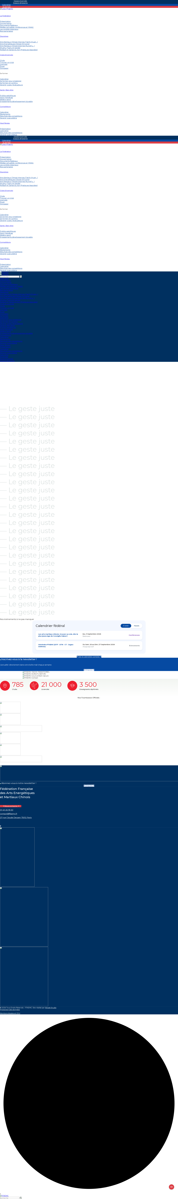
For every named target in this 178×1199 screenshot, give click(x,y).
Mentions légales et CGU (10, 1013)
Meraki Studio (50, 1008)
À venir (126, 626)
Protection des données (10, 1010)
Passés (136, 626)
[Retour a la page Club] (171, 1187)
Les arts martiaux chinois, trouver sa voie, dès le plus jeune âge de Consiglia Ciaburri (58, 635)
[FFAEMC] (4, 272)
